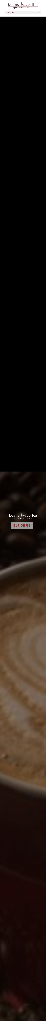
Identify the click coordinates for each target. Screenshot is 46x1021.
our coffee (22, 525)
